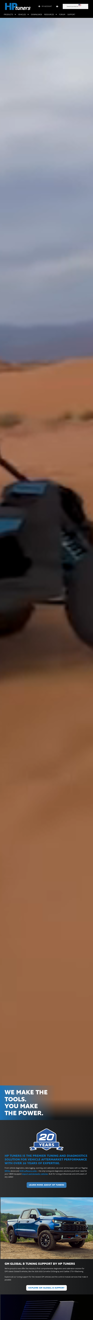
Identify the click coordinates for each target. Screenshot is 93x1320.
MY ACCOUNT (47, 6)
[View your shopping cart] (57, 6)
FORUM (62, 14)
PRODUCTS (8, 14)
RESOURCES (49, 14)
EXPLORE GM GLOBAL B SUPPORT (46, 1287)
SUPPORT (71, 14)
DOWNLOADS (36, 14)
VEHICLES (22, 14)
